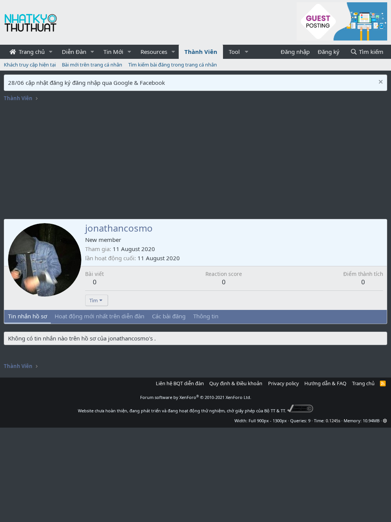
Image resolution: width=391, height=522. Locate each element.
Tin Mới (113, 51)
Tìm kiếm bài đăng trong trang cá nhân (172, 64)
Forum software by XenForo (195, 397)
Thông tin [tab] (205, 316)
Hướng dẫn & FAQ (325, 383)
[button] (50, 52)
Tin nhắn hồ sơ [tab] (27, 316)
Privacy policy (283, 383)
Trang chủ (31, 51)
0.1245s (333, 420)
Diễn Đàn (74, 51)
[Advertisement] (195, 161)
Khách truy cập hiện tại (30, 64)
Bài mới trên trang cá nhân (92, 64)
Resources (154, 51)
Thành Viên (200, 51)
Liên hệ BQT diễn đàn (180, 383)
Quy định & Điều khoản (235, 383)
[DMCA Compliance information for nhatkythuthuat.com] (300, 410)
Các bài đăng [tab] (169, 316)
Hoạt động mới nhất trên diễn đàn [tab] (99, 316)
